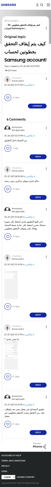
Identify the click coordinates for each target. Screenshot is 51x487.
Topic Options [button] (41, 28)
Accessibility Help (11, 455)
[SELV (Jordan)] (8, 4)
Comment (37, 106)
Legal (4, 471)
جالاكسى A (29, 85)
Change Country (26, 477)
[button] (42, 78)
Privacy (5, 466)
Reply (38, 157)
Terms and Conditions (13, 461)
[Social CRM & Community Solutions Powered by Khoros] (39, 445)
